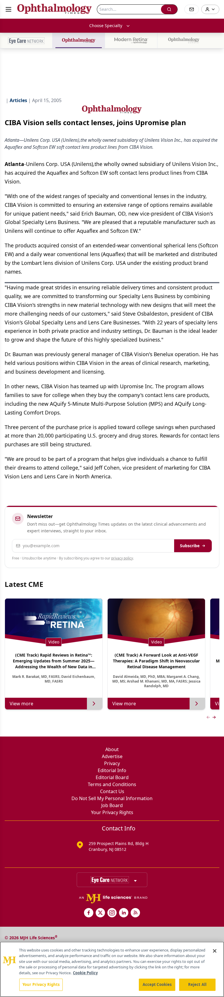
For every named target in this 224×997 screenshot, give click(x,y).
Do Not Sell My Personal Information (112, 798)
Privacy (112, 763)
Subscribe (190, 545)
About (112, 749)
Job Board (112, 805)
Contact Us (112, 791)
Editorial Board (112, 777)
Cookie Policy (85, 972)
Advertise (112, 756)
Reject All (197, 984)
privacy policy (122, 558)
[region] (112, 969)
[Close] (214, 950)
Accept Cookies (157, 984)
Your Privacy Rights (112, 812)
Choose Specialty (105, 25)
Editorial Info (112, 770)
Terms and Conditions (112, 784)
